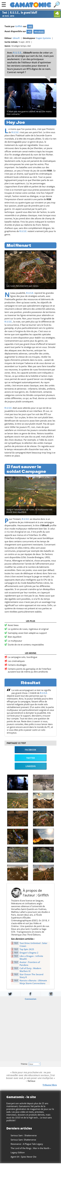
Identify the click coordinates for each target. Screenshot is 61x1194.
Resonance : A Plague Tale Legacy (27, 1143)
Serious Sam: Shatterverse (23, 1139)
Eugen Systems (43, 38)
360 (30, 26)
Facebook (30, 749)
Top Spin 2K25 (27, 949)
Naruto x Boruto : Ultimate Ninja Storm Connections (33, 982)
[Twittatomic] (10, 993)
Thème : (25, 1063)
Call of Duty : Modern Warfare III (30, 969)
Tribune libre (50, 1084)
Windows (39, 31)
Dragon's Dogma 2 (29, 952)
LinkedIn (31, 766)
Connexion (30, 998)
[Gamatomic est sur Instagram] (51, 993)
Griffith (19, 26)
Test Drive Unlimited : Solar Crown (33, 944)
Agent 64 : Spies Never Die (23, 1156)
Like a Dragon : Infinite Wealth (31, 957)
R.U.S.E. (17, 52)
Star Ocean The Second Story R (31, 976)
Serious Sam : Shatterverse (24, 1135)
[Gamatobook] (30, 993)
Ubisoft (16, 38)
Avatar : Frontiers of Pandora (30, 963)
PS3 (29, 31)
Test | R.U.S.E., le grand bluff (19, 12)
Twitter (30, 758)
